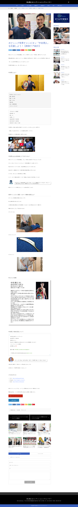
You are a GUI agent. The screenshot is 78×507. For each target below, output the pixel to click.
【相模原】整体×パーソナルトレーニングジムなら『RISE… (65, 83)
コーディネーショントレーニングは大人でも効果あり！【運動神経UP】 (44, 447)
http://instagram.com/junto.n (19, 380)
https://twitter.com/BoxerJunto (18, 381)
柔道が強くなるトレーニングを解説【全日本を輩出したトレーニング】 (29, 447)
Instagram (68, 2)
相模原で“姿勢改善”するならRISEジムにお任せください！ (15, 447)
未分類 (49, 14)
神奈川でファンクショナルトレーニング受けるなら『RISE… (65, 60)
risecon (14, 410)
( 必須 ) (11, 462)
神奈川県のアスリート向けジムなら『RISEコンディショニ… (65, 68)
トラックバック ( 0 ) (40, 453)
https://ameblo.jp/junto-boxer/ (18, 378)
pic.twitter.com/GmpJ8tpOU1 (24, 349)
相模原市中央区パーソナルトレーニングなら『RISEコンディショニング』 (14, 433)
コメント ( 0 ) (19, 453)
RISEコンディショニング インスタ (16, 395)
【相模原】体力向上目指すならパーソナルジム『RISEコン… (65, 75)
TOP (17, 5)
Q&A (53, 5)
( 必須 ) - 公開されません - (14, 465)
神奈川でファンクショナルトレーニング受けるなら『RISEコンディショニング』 (29, 433)
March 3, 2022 (29, 353)
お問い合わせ (59, 5)
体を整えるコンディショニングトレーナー (39, 2)
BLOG (49, 5)
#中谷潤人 (17, 349)
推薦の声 (35, 5)
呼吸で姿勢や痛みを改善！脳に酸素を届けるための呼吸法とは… (65, 52)
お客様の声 (42, 5)
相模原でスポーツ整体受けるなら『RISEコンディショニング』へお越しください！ (44, 433)
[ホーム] (8, 7)
